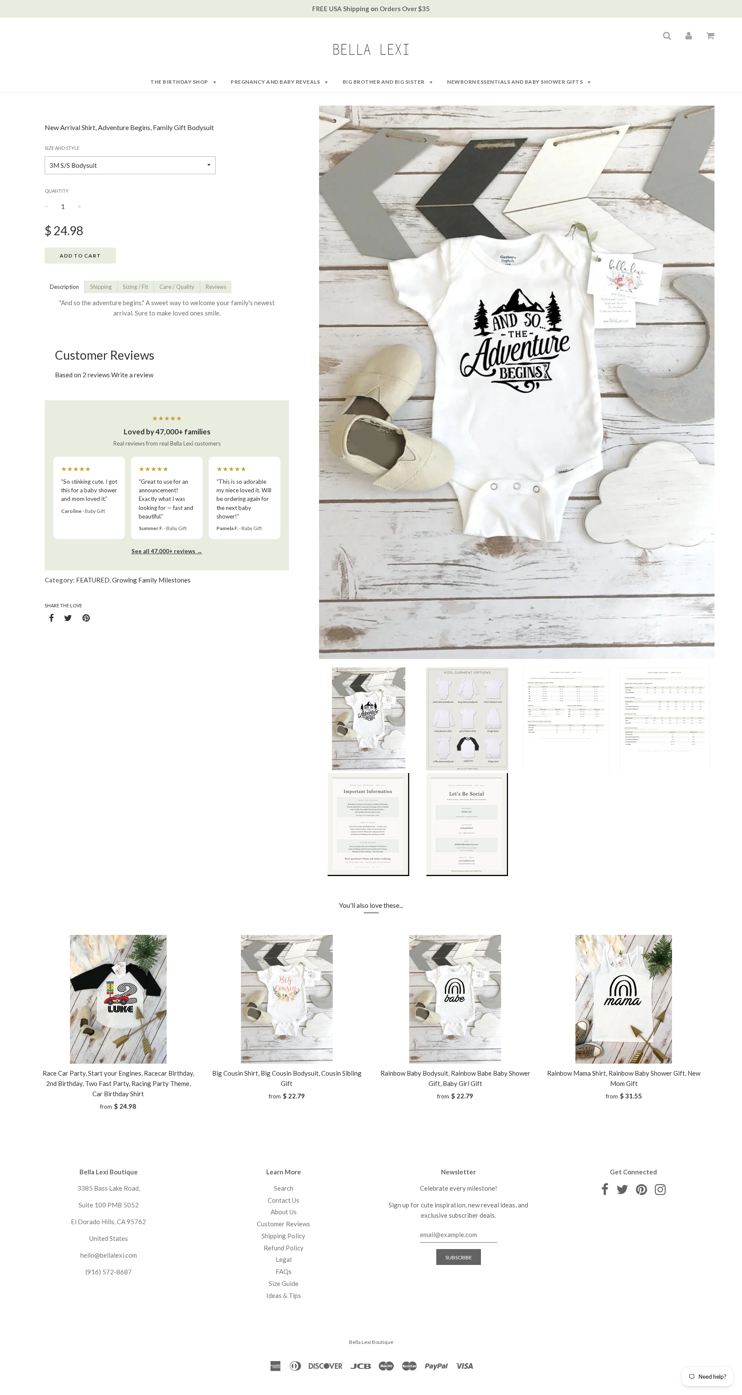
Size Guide (283, 1283)
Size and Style (62, 148)
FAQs (284, 1271)
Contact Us (283, 1200)
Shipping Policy (283, 1236)
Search (283, 1188)
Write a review (132, 375)
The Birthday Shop (179, 82)
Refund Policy (284, 1248)
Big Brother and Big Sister (384, 82)
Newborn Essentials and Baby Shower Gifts (515, 82)
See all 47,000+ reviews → (166, 551)
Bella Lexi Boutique (371, 1342)
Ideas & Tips (283, 1295)
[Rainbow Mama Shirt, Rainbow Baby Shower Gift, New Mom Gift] (624, 999)
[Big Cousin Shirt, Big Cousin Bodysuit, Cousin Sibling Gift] (287, 999)
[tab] (64, 287)
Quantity (57, 191)
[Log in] (688, 35)
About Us (284, 1212)
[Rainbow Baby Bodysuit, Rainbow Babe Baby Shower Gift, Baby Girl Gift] (455, 999)
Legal (284, 1259)
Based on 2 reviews (82, 375)
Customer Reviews (283, 1224)
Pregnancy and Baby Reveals (276, 82)
